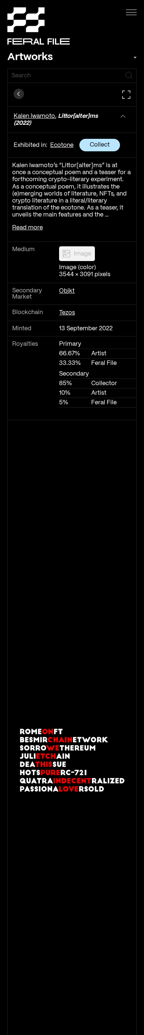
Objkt (67, 291)
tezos (67, 313)
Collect (100, 145)
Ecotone (61, 145)
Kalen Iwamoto (34, 116)
